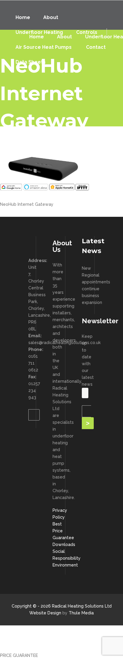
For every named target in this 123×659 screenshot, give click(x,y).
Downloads (64, 544)
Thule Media (81, 613)
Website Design (45, 613)
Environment (65, 565)
